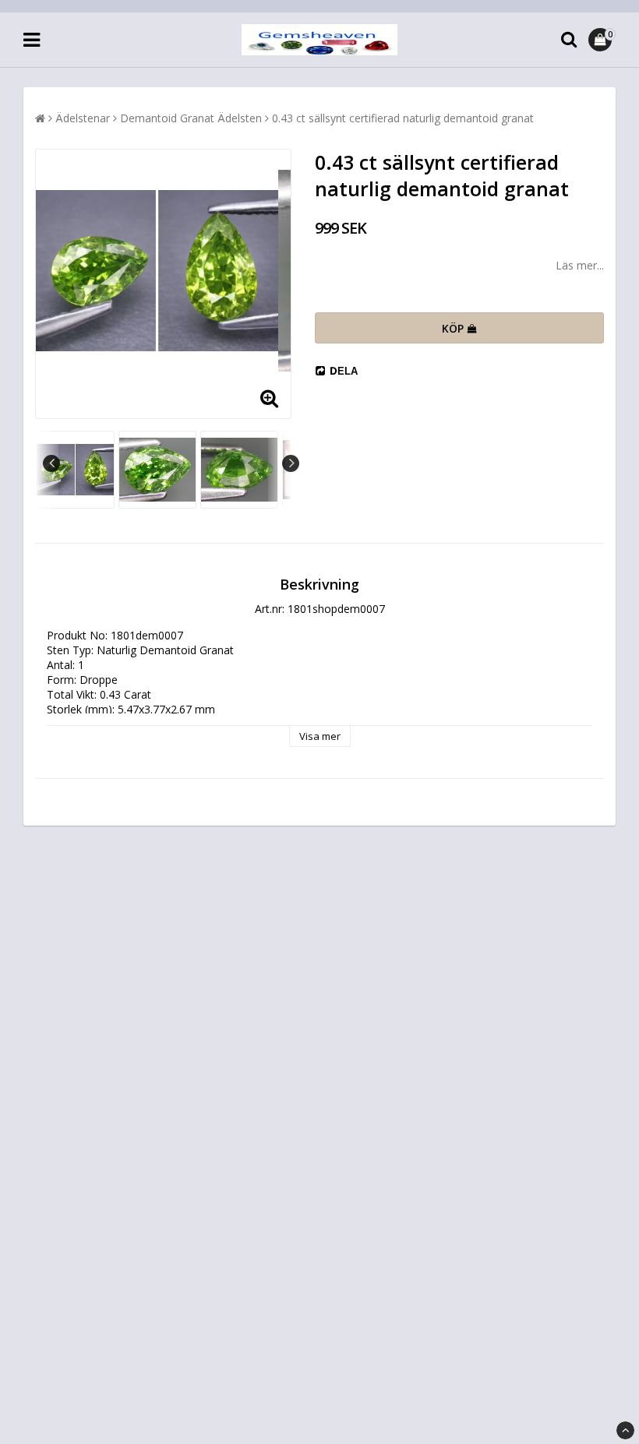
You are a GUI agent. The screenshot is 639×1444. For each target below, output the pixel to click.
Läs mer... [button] (580, 265)
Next (290, 463)
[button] (602, 39)
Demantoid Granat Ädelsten (191, 118)
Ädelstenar (82, 118)
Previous (51, 463)
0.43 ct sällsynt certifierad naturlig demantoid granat (403, 118)
